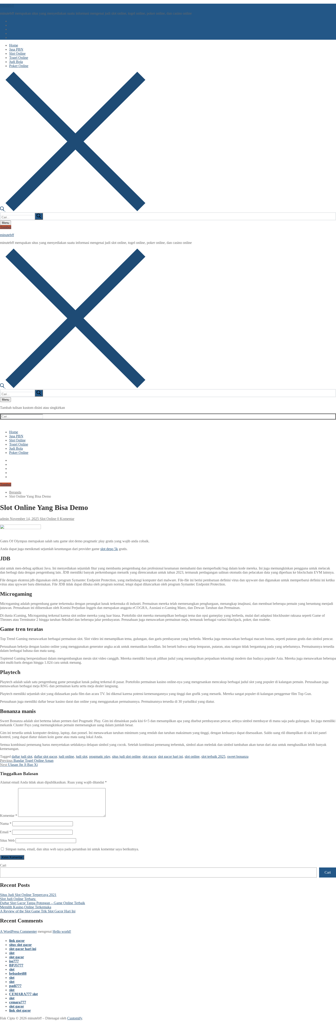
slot (11, 953)
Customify (74, 1018)
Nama (5, 823)
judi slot (81, 756)
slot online (192, 756)
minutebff (7, 6)
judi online (66, 756)
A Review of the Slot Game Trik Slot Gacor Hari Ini (37, 911)
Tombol (5, 227)
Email (5, 832)
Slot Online (47, 519)
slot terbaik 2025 (213, 756)
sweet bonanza (237, 756)
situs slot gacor (20, 945)
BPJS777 (16, 965)
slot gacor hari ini (170, 756)
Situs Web (7, 840)
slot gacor (149, 756)
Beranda (15, 492)
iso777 (14, 961)
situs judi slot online (126, 756)
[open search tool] (72, 210)
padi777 (15, 986)
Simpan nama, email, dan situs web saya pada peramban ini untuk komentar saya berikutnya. (72, 849)
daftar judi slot (22, 756)
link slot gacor (20, 1010)
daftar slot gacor (45, 756)
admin (4, 519)
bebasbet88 (18, 973)
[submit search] (39, 216)
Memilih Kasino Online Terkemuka (25, 907)
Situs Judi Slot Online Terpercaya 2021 (28, 895)
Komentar (8, 816)
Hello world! (62, 931)
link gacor (17, 941)
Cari (3, 865)
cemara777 (17, 1002)
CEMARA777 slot (23, 994)
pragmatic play (99, 756)
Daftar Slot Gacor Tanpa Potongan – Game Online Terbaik (42, 903)
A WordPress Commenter (18, 931)
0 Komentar (65, 519)
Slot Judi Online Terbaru (18, 899)
